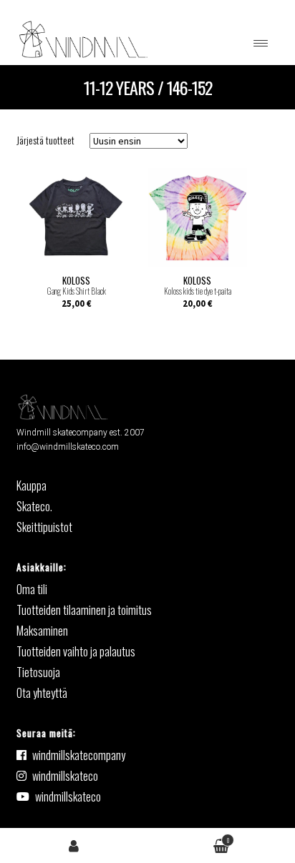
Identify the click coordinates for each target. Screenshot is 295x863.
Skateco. (34, 506)
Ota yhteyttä (41, 692)
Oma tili (74, 845)
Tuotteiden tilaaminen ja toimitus (84, 609)
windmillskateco (65, 775)
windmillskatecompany (78, 755)
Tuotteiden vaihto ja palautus (75, 651)
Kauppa (31, 485)
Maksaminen (42, 630)
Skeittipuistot (44, 527)
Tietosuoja (38, 672)
